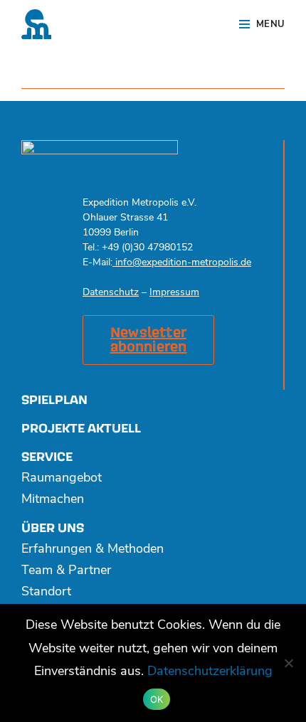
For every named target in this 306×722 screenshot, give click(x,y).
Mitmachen (52, 500)
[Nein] (288, 663)
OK (157, 699)
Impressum (174, 292)
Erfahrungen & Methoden (92, 549)
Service (47, 457)
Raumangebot (61, 478)
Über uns (52, 528)
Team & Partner (66, 571)
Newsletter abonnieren (148, 340)
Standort (46, 592)
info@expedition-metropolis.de (181, 263)
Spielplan (54, 400)
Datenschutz (111, 292)
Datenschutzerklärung (210, 672)
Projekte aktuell (81, 428)
